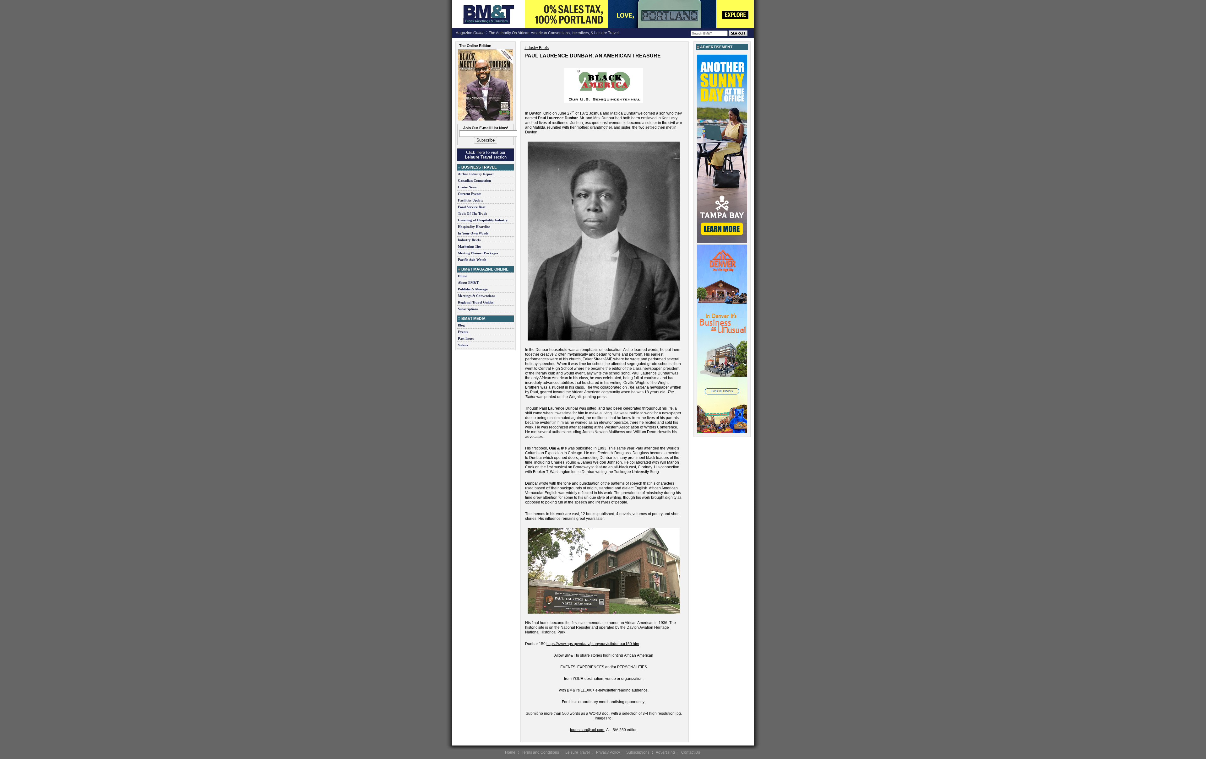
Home (462, 276)
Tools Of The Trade (472, 213)
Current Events (469, 194)
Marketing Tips (469, 246)
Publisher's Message (473, 289)
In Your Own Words (473, 233)
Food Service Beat (472, 207)
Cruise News (467, 187)
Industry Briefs (469, 240)
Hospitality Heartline (474, 227)
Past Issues (466, 338)
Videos (463, 345)
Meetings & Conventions (476, 296)
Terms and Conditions (540, 752)
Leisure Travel (577, 752)
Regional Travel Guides (475, 302)
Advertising (665, 752)
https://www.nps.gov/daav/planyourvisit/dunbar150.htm (592, 644)
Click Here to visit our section (486, 154)
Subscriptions (468, 309)
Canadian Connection (474, 180)
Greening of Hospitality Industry (483, 220)
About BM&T (468, 282)
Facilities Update (470, 200)
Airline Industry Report (476, 174)
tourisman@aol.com (587, 730)
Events (463, 332)
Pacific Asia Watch (472, 259)
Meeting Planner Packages (478, 253)
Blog (461, 325)
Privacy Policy (608, 752)
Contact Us (690, 752)
